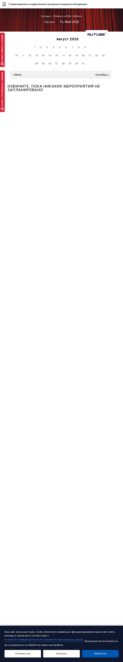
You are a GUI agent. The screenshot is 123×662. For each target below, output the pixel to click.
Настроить (61, 653)
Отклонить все (22, 653)
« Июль (17, 74)
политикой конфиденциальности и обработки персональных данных (43, 639)
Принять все (100, 653)
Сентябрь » (102, 74)
